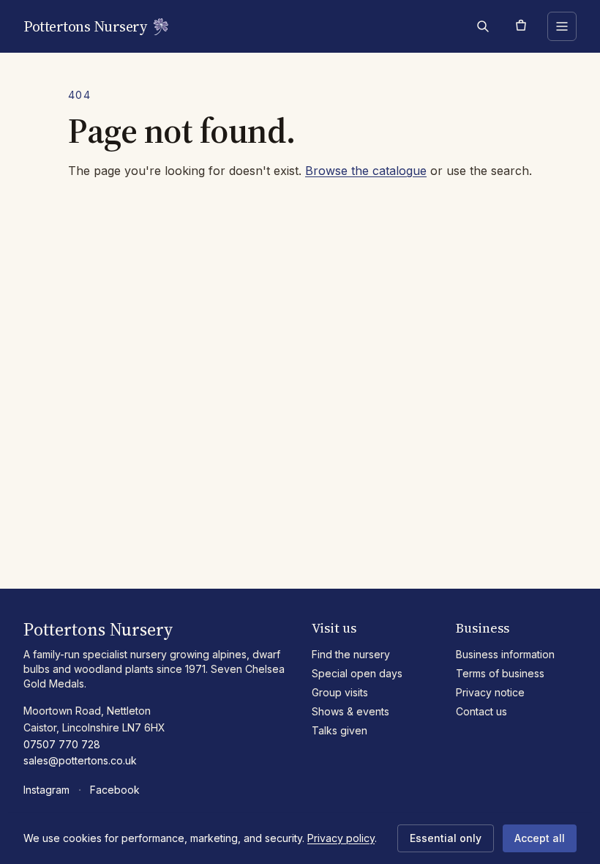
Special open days (357, 673)
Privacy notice (490, 692)
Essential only (445, 838)
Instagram (46, 789)
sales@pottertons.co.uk (80, 760)
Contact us (481, 711)
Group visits (340, 692)
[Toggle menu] (562, 26)
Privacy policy (341, 838)
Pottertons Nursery (84, 26)
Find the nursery (351, 654)
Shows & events (350, 711)
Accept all (539, 838)
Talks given (339, 730)
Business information (505, 654)
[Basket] (521, 26)
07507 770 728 (61, 744)
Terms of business (500, 673)
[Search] (483, 26)
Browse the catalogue (366, 170)
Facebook (115, 789)
